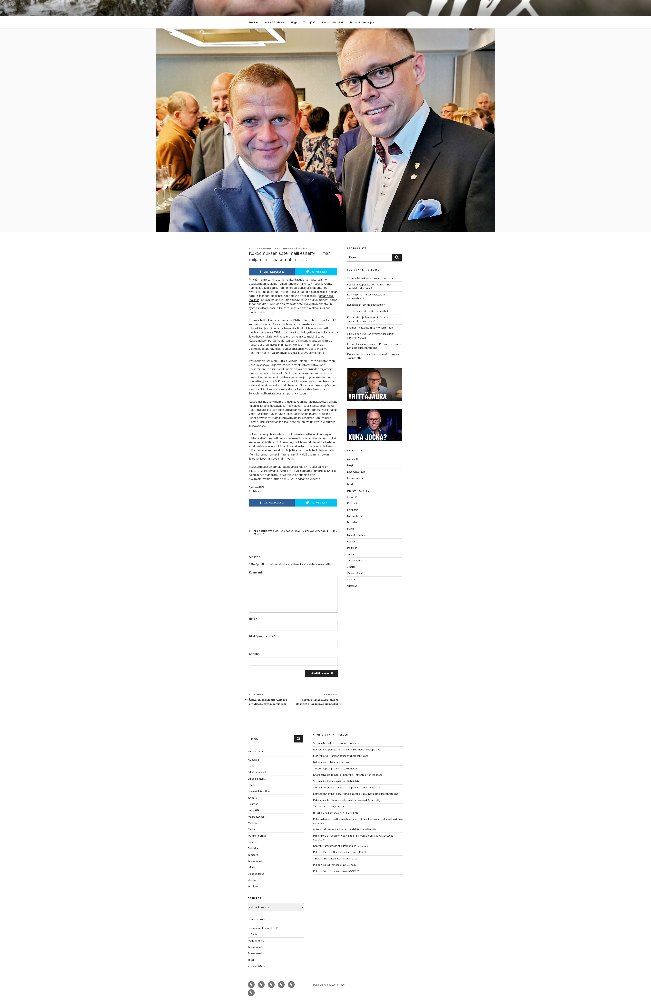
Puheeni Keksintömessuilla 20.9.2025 (334, 864)
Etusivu (253, 22)
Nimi (253, 618)
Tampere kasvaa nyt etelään (329, 806)
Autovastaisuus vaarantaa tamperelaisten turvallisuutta (344, 829)
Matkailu (352, 522)
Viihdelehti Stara (257, 966)
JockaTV (352, 497)
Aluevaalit (352, 459)
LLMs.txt (253, 934)
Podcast (352, 541)
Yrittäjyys (352, 585)
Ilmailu (350, 484)
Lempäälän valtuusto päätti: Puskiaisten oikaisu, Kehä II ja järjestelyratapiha (355, 793)
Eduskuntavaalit (266, 531)
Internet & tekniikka (358, 490)
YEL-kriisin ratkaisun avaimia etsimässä (335, 858)
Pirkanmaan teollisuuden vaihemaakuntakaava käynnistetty (346, 800)
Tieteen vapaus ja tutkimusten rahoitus (369, 311)
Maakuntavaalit (307, 531)
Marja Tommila (256, 940)
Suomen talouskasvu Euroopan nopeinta (370, 278)
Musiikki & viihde (356, 535)
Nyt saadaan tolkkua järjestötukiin (366, 304)
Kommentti (256, 572)
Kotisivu (254, 654)
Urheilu (351, 566)
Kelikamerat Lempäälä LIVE (263, 928)
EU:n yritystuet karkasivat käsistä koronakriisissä (340, 755)
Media (350, 528)
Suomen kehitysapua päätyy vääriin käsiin (370, 327)
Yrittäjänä (309, 22)
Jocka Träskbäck (274, 22)
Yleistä (259, 534)
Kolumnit (352, 503)
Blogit (350, 465)
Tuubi (251, 959)
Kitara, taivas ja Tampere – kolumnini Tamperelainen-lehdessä (347, 774)
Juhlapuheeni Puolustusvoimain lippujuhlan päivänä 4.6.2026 (346, 787)
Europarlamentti (356, 478)
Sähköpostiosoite (262, 636)
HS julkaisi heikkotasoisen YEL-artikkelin (336, 812)
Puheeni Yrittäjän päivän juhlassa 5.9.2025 (336, 871)
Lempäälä (287, 531)
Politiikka (328, 531)
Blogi (293, 22)
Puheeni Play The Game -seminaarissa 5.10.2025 (340, 852)
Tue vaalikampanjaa (362, 22)
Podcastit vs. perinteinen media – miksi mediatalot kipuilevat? (348, 749)
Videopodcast (355, 573)
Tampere (352, 554)
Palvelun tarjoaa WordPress (329, 984)
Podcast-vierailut (332, 22)
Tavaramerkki (354, 560)
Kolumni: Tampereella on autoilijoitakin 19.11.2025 (340, 845)
